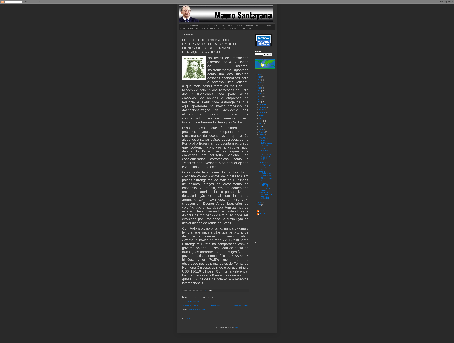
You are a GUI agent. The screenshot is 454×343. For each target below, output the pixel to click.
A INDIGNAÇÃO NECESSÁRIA (264, 149)
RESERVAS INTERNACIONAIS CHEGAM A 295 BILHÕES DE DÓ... (265, 187)
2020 (259, 77)
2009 (259, 205)
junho (261, 121)
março (261, 129)
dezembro (262, 104)
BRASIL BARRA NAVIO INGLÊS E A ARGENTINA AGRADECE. (265, 195)
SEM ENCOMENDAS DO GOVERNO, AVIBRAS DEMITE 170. (265, 156)
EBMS (262, 211)
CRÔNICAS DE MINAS (197, 25)
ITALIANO (267, 25)
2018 (259, 82)
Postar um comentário (192, 301)
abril (260, 126)
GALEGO (259, 25)
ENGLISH (230, 25)
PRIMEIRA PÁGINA (246, 28)
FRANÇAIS (249, 25)
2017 (259, 85)
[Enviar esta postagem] (210, 290)
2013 (259, 96)
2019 (259, 80)
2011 (259, 102)
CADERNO (183, 25)
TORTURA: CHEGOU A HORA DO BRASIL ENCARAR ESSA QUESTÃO (265, 141)
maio (261, 124)
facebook (187, 318)
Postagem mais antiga (240, 306)
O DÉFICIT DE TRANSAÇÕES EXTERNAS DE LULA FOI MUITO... (265, 166)
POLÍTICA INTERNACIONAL (210, 28)
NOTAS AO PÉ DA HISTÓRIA (189, 28)
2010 (259, 202)
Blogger (236, 328)
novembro (262, 107)
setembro (262, 113)
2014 (259, 93)
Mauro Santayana (265, 214)
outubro (261, 110)
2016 (259, 88)
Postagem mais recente (190, 306)
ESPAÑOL (239, 25)
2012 (259, 99)
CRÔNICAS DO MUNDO (216, 25)
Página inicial (215, 306)
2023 (259, 74)
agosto (261, 115)
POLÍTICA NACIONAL (230, 28)
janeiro (261, 135)
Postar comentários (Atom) (196, 309)
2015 (259, 91)
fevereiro (262, 132)
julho (261, 118)
